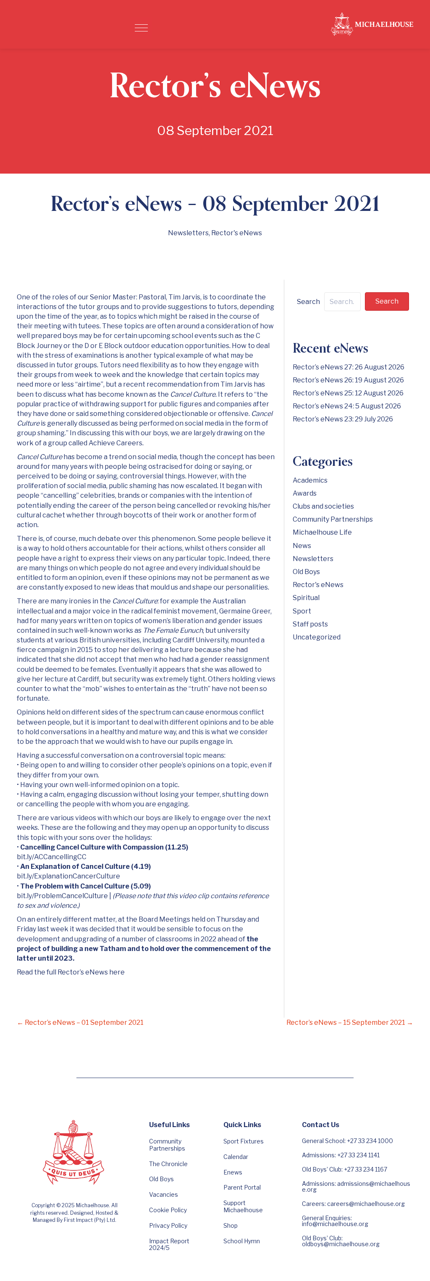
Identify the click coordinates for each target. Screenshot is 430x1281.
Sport (302, 611)
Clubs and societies (323, 506)
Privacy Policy (168, 1225)
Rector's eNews (236, 233)
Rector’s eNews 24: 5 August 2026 (347, 406)
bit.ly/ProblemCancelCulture (62, 896)
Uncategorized (317, 637)
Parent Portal (242, 1187)
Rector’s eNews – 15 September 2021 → (349, 1022)
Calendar (235, 1156)
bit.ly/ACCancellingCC (52, 857)
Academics (310, 480)
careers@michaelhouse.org (366, 1203)
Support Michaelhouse (243, 1206)
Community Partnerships (333, 519)
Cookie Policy (168, 1209)
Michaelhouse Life (322, 532)
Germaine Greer (244, 611)
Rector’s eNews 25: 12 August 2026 (348, 393)
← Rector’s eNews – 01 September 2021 (80, 1022)
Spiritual (306, 598)
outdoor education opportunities (176, 346)
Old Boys (306, 572)
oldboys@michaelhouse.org (341, 1243)
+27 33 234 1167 (365, 1169)
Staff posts (310, 624)
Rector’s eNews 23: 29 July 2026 (343, 419)
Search (308, 302)
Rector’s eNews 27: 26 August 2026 (348, 367)
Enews (232, 1172)
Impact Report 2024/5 (169, 1244)
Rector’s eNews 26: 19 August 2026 (348, 380)
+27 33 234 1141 (358, 1155)
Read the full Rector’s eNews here (71, 972)
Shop (230, 1225)
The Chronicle (168, 1163)
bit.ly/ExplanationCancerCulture (68, 876)
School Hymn (241, 1241)
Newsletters (188, 233)
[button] (141, 28)
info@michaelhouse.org (335, 1223)
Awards (305, 493)
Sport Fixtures (243, 1141)
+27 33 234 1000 (370, 1140)
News (302, 546)
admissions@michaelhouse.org (356, 1186)
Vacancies (163, 1194)
